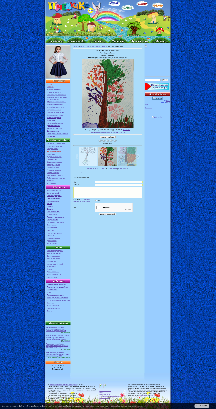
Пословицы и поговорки (55, 222)
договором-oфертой (146, 395)
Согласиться (202, 406)
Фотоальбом (84, 46)
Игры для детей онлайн (55, 264)
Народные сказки (53, 201)
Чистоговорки (52, 227)
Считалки (50, 230)
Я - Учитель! (51, 183)
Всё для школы (52, 149)
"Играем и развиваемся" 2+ (56, 102)
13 (116, 169)
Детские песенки (53, 272)
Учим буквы (51, 120)
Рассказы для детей (54, 196)
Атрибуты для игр (53, 165)
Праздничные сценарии (55, 217)
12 (114, 169)
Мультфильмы (52, 261)
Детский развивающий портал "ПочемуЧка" (63, 384)
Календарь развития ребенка (57, 298)
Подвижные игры (53, 167)
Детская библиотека (54, 190)
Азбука (49, 204)
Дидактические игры (54, 157)
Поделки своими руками (55, 112)
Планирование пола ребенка (57, 287)
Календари (51, 154)
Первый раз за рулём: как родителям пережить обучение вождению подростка (57, 345)
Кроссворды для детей (55, 251)
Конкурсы (50, 181)
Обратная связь (105, 394)
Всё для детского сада (55, 146)
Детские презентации (55, 115)
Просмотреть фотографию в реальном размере (108, 132)
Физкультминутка (53, 173)
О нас (101, 392)
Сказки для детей (53, 198)
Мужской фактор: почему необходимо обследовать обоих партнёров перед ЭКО (57, 354)
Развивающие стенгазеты (56, 95)
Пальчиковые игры (53, 212)
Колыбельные (52, 214)
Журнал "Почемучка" (54, 89)
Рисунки (105, 46)
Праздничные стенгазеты (56, 143)
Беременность (52, 290)
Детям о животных (53, 126)
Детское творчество (54, 274)
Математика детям (54, 118)
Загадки (50, 209)
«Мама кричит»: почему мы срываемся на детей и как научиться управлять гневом (56, 329)
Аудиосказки (51, 267)
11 (112, 169)
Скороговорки (52, 225)
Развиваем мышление (55, 104)
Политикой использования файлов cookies (126, 406)
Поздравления (52, 220)
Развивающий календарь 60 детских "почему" (57, 98)
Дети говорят (51, 241)
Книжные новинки (53, 238)
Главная (76, 46)
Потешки (50, 206)
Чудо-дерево (95, 46)
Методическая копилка (55, 175)
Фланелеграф (52, 159)
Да (99, 200)
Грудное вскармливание (55, 295)
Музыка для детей (53, 259)
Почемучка (51, 136)
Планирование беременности (57, 284)
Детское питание (53, 305)
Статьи (49, 311)
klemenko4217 (126, 130)
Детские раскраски (53, 256)
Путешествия (52, 277)
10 (110, 169)
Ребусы (49, 269)
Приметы (50, 235)
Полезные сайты (105, 398)
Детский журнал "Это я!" (55, 107)
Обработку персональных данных (82, 200)
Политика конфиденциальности (110, 396)
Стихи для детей (53, 193)
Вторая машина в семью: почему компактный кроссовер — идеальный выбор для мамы (57, 337)
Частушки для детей (54, 233)
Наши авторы (52, 243)
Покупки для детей (53, 308)
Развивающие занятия (55, 92)
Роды (49, 292)
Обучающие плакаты (54, 162)
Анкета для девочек (54, 253)
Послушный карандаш (55, 123)
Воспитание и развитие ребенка (58, 300)
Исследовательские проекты (57, 134)
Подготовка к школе (54, 110)
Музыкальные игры (54, 170)
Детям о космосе (53, 131)
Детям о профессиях (54, 128)
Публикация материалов (56, 178)
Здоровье (50, 303)
